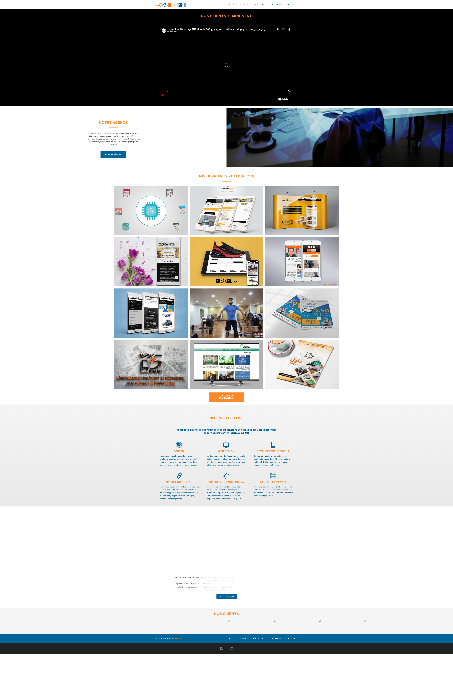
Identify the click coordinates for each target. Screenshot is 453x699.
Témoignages (275, 5)
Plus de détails (113, 154)
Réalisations (258, 5)
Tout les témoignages (226, 603)
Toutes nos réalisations (227, 397)
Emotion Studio (176, 644)
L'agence (244, 5)
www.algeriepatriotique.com (186, 590)
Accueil (232, 5)
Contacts (290, 5)
